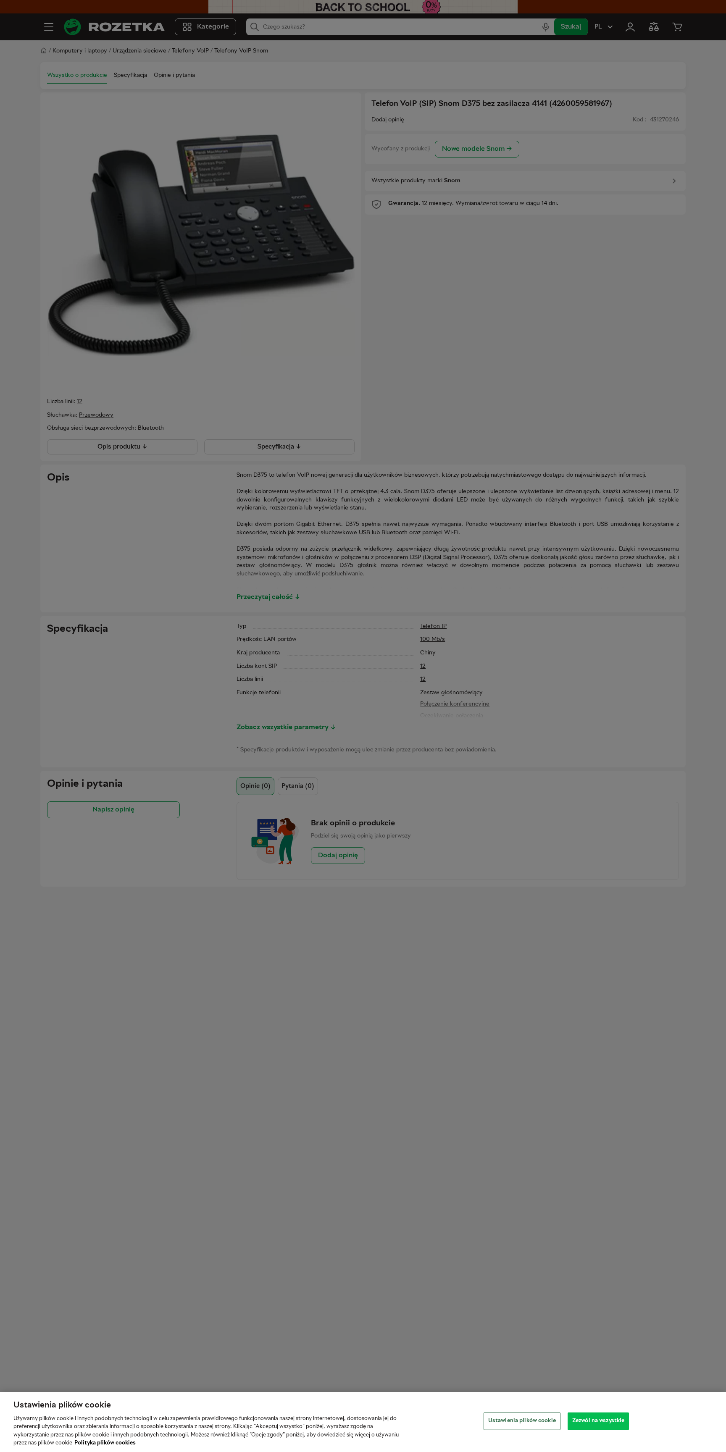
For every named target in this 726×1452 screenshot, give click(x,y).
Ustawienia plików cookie (522, 1420)
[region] (363, 1422)
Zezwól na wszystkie (598, 1420)
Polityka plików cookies (105, 1443)
